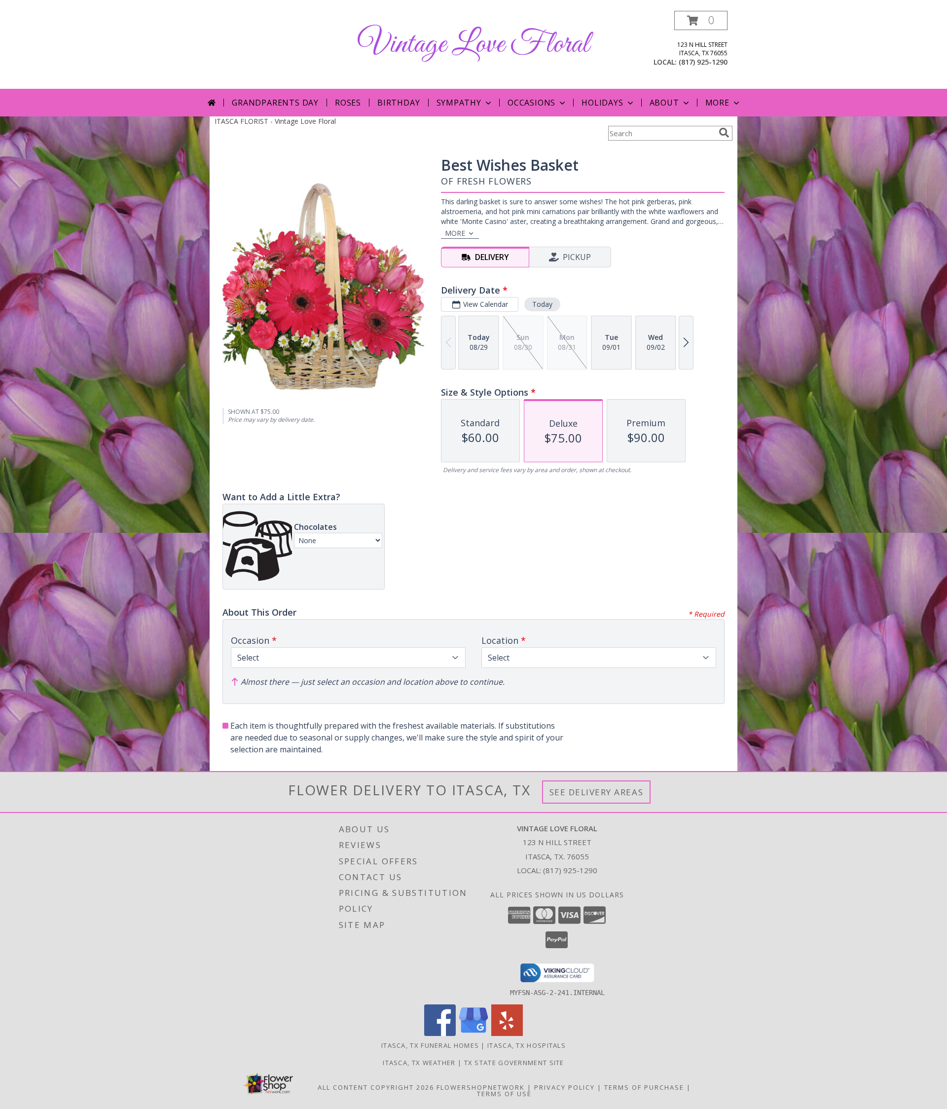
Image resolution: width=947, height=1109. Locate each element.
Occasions (531, 102)
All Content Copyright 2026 (376, 1087)
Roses (348, 102)
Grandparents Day (275, 102)
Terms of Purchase (644, 1087)
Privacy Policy (564, 1087)
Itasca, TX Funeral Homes (430, 1045)
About (664, 102)
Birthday (398, 102)
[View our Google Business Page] (473, 1033)
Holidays (602, 102)
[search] (724, 132)
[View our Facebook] (440, 1033)
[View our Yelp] (507, 1033)
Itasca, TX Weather (419, 1062)
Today (542, 304)
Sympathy (459, 102)
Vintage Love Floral (473, 45)
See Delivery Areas (596, 792)
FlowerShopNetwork (481, 1087)
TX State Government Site (514, 1062)
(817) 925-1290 (703, 62)
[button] (701, 20)
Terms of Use (504, 1093)
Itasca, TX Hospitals (526, 1045)
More (717, 102)
